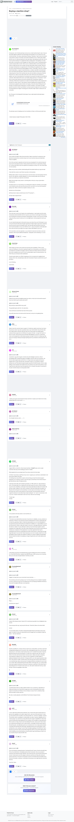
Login (52, 1)
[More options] (49, 49)
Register (55, 1)
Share (25, 123)
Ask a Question (30, 790)
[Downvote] (20, 123)
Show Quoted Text (13, 154)
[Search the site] (72, 2)
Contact (29, 815)
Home (10, 8)
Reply (12, 123)
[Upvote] (16, 123)
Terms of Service (51, 814)
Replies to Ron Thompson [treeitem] (30, 145)
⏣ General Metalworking (16, 8)
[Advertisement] (37, 28)
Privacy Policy (50, 815)
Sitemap (29, 817)
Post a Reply (30, 779)
